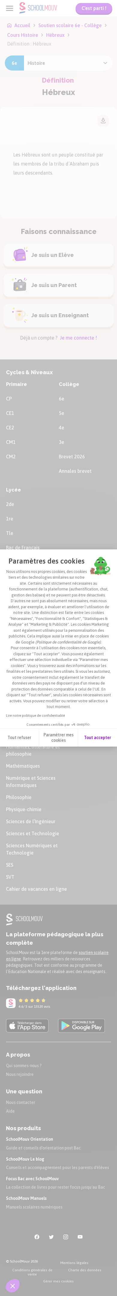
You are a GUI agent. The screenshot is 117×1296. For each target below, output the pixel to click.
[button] (12, 1286)
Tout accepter (97, 737)
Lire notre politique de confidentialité (35, 715)
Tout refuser (19, 737)
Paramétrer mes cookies (59, 737)
